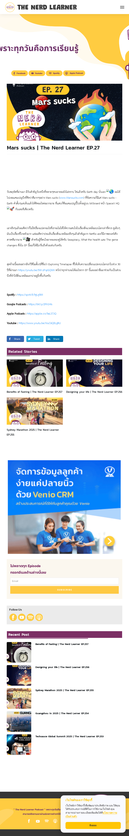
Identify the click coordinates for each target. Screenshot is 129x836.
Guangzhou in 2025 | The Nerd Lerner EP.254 (62, 713)
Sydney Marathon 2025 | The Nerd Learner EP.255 (64, 690)
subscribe (64, 590)
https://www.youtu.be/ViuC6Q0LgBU (40, 323)
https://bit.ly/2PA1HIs (40, 304)
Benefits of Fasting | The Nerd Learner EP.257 (34, 392)
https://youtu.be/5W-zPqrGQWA (36, 270)
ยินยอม (93, 825)
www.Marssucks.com (72, 197)
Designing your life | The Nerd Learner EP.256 (94, 392)
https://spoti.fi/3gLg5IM (30, 294)
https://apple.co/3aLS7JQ (41, 313)
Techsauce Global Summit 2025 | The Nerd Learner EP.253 (69, 736)
